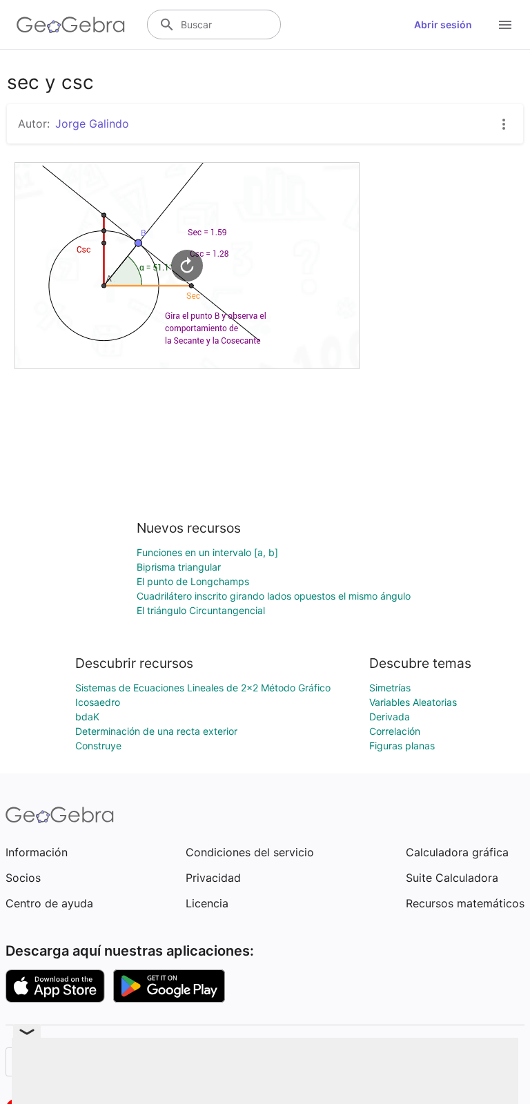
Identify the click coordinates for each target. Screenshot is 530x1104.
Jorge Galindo (92, 123)
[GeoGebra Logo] (71, 25)
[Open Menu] (505, 25)
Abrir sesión (443, 24)
